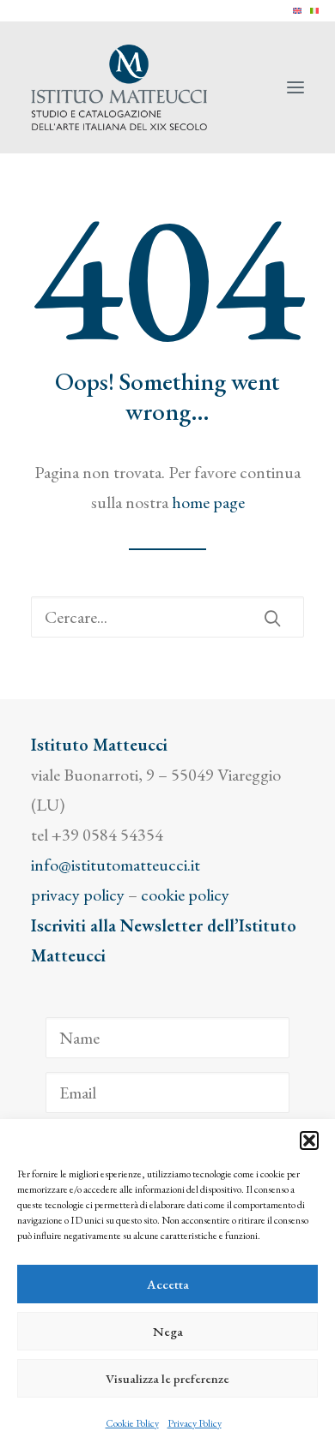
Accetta (168, 1284)
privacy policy (78, 894)
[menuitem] (297, 10)
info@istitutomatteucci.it (115, 864)
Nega (168, 1331)
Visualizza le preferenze (167, 1378)
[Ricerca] (167, 617)
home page (208, 502)
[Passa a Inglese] (297, 10)
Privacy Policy (195, 1423)
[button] (309, 1140)
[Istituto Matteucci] (119, 87)
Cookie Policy (132, 1423)
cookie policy (185, 894)
